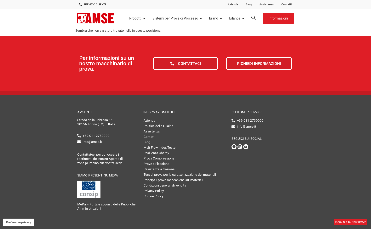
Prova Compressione (159, 158)
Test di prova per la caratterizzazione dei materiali (180, 174)
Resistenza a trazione (159, 169)
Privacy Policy (154, 191)
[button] (137, 18)
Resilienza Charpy (156, 153)
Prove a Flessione (156, 164)
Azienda (233, 4)
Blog (249, 4)
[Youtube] (245, 146)
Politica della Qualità (158, 126)
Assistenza (266, 4)
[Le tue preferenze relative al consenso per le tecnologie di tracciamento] (18, 222)
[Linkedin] (240, 146)
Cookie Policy (153, 196)
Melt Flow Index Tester (160, 147)
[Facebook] (234, 146)
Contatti (286, 4)
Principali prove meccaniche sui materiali (173, 180)
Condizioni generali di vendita (165, 185)
